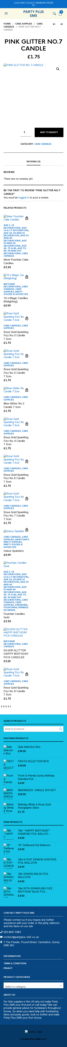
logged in (23, 197)
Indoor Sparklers (14, 550)
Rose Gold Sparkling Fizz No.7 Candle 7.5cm (16, 516)
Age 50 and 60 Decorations (15, 243)
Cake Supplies (23, 23)
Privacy (8, 968)
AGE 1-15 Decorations (12, 226)
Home (7, 23)
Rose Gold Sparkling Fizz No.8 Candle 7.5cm (16, 691)
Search (60, 729)
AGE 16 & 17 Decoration (16, 229)
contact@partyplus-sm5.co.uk (21, 937)
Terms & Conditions (15, 963)
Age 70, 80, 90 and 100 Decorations (15, 251)
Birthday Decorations (12, 285)
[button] (6, 13)
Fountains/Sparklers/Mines (16, 608)
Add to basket (49, 132)
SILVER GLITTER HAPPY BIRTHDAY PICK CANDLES (16, 654)
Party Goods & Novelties (16, 293)
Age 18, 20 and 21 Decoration (14, 234)
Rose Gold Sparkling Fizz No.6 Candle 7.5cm (16, 478)
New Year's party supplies (16, 540)
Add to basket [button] (27, 218)
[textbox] (33, 985)
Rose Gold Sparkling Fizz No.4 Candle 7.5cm (16, 441)
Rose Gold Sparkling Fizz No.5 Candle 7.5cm (16, 373)
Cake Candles (42, 144)
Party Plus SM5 (33, 14)
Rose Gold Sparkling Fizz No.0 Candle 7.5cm (16, 335)
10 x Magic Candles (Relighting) (16, 300)
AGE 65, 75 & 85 (15, 247)
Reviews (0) (33, 161)
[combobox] (33, 985)
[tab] (33, 161)
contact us (18, 919)
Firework (21, 605)
